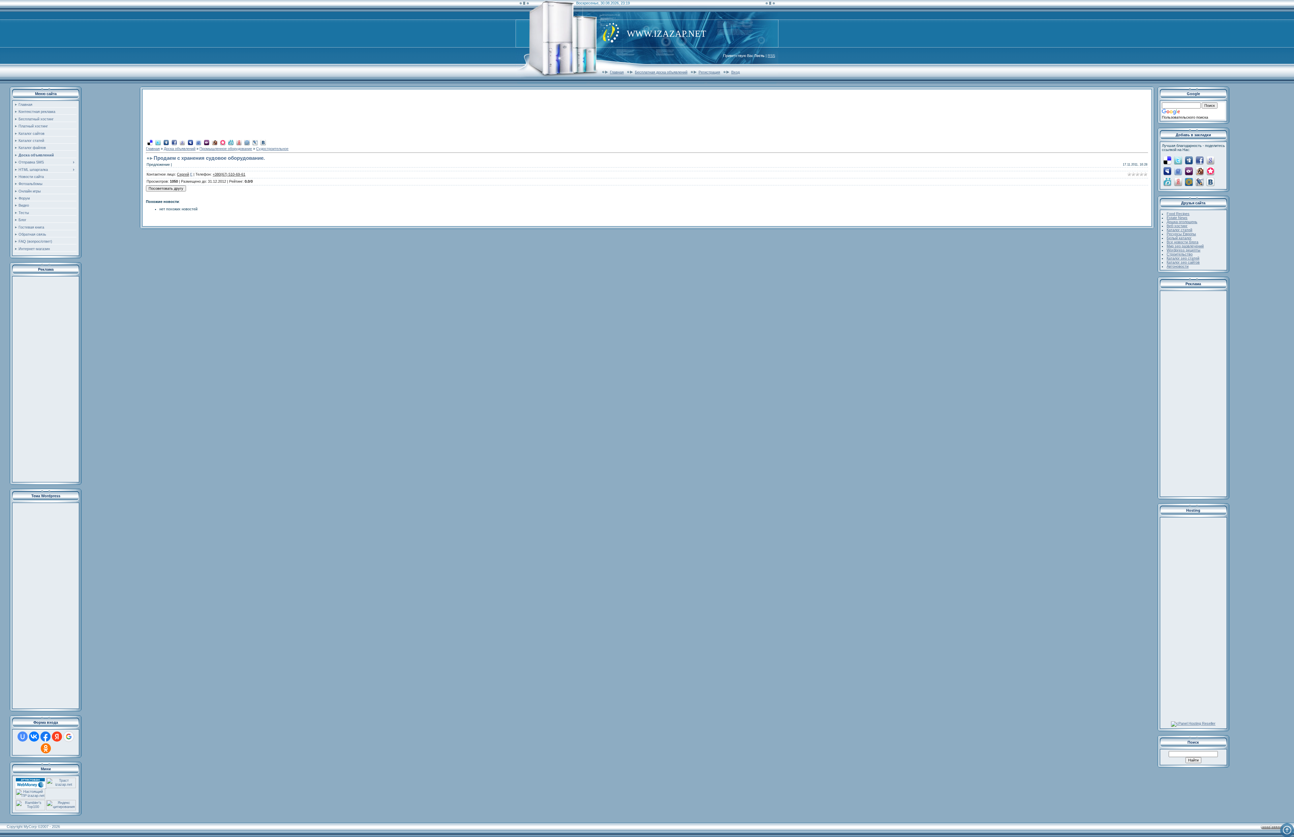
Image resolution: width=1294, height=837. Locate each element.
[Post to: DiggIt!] (166, 142)
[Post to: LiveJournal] (255, 142)
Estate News (1177, 218)
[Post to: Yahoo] (207, 142)
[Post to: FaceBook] (174, 142)
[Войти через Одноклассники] (46, 748)
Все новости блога (1182, 242)
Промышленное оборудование (225, 149)
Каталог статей (1179, 230)
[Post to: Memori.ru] (223, 142)
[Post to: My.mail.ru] (247, 142)
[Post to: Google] (182, 142)
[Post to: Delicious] (150, 142)
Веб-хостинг (1177, 226)
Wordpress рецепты (1183, 250)
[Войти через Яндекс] (57, 736)
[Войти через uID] (23, 736)
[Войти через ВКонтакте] (34, 736)
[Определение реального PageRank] (30, 798)
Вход (735, 72)
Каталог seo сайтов (1183, 262)
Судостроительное (272, 149)
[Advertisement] (46, 379)
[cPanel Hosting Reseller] (1193, 723)
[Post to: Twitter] (158, 142)
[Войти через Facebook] (45, 736)
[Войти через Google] (68, 736)
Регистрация (709, 72)
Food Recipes (1178, 214)
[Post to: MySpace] (190, 142)
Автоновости (1178, 266)
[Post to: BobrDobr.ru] (215, 142)
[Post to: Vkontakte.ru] (263, 142)
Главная (617, 72)
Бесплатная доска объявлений (661, 72)
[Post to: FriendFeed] (198, 142)
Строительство (1180, 254)
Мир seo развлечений (1185, 246)
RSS (771, 56)
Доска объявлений (179, 149)
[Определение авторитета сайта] (61, 787)
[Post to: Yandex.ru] (239, 142)
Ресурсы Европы (1181, 234)
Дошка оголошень (1182, 222)
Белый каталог (1179, 238)
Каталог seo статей (1183, 258)
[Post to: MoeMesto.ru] (231, 142)
